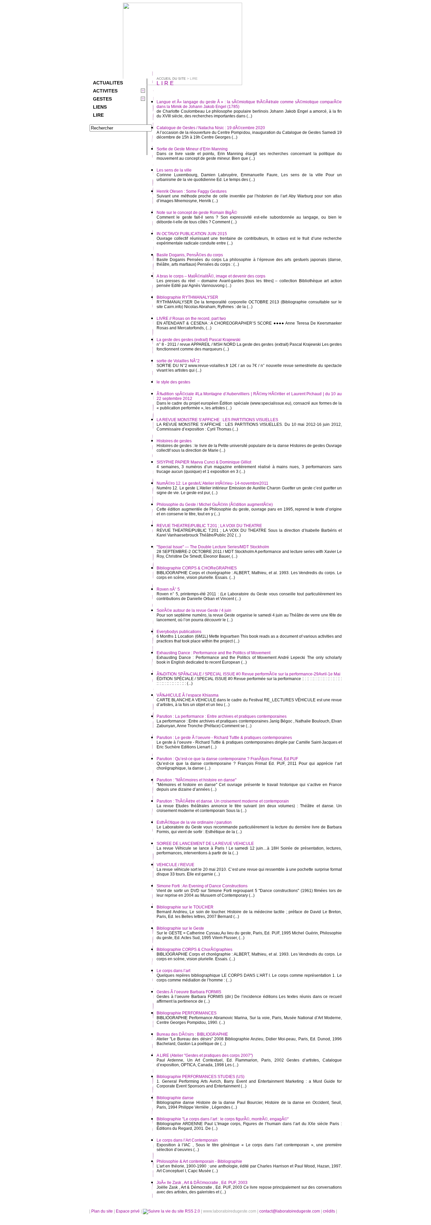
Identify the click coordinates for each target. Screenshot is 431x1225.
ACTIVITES (105, 91)
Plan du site (102, 1211)
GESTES (102, 99)
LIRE (98, 115)
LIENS (100, 107)
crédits (329, 1211)
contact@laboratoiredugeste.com (290, 1211)
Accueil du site (171, 78)
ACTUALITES (108, 82)
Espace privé (128, 1211)
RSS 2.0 (192, 1211)
